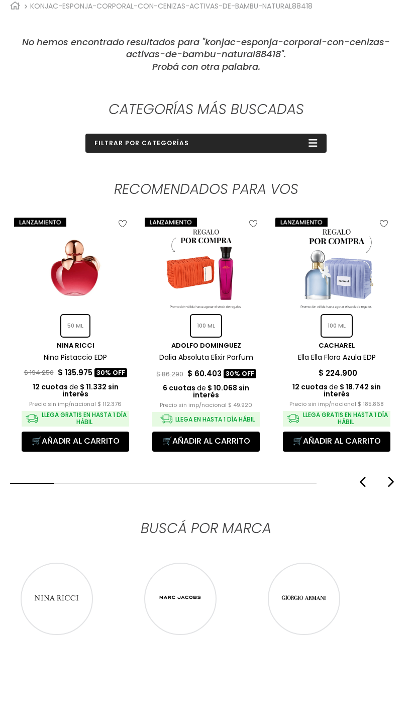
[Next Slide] (392, 481)
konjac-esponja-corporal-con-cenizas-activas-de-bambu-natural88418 (171, 6)
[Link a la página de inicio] (15, 6)
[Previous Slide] (361, 481)
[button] (32, 483)
